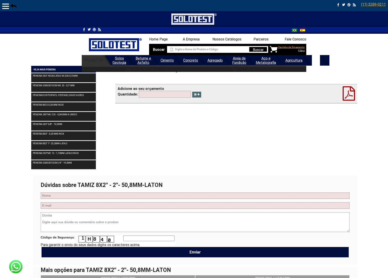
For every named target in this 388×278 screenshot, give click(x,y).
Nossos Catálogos (226, 39)
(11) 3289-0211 (373, 4)
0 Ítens (301, 50)
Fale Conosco (295, 39)
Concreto (190, 60)
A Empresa (191, 39)
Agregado (215, 60)
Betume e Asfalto (143, 60)
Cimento (167, 60)
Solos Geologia (119, 60)
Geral (316, 60)
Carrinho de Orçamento (291, 47)
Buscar (258, 50)
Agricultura (293, 60)
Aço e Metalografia (266, 60)
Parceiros (261, 39)
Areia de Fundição (239, 60)
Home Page (158, 39)
